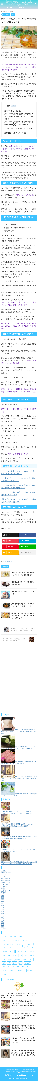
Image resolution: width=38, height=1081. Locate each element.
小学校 (14, 955)
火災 (9, 963)
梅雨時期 (17, 959)
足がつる (12, 970)
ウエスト (27, 936)
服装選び (10, 959)
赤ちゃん (5, 970)
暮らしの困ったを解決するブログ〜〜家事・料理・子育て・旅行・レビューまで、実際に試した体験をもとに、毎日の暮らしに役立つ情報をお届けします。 (19, 1071)
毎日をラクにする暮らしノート (19, 7)
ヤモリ (12, 951)
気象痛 (24, 959)
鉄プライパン (30, 970)
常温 (20, 955)
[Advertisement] (14, 681)
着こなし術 (27, 963)
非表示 (13, 106)
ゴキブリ (24, 940)
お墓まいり (13, 936)
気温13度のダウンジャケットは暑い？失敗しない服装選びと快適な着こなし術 (23, 1040)
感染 (26, 955)
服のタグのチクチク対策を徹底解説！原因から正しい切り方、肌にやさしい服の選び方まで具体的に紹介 (23, 1053)
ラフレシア (19, 951)
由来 (20, 963)
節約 (12, 561)
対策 (9, 955)
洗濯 (4, 963)
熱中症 (14, 963)
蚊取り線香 (25, 966)
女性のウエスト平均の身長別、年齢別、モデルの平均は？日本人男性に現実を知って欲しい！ (19, 731)
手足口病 (32, 955)
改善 (4, 959)
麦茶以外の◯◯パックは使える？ (17, 124)
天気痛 (32, 951)
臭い (9, 966)
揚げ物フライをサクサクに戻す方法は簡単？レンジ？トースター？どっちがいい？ (22, 615)
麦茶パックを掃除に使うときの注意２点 (18, 122)
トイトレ (5, 948)
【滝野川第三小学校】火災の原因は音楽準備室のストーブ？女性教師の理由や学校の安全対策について (23, 1028)
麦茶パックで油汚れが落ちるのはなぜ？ (18, 114)
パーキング (32, 948)
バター (25, 948)
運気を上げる (21, 970)
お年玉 (20, 936)
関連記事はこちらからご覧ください (19, 128)
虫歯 (18, 966)
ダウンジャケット (28, 944)
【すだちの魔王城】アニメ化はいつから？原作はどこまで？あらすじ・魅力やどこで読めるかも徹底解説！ (23, 1003)
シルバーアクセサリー (8, 944)
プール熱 (5, 951)
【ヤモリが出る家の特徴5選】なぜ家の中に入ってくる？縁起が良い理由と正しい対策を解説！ (19, 778)
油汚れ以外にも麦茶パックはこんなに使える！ (18, 118)
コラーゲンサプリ (14, 940)
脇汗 (4, 966)
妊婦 (4, 955)
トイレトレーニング (15, 948)
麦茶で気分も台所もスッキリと (15, 133)
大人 (26, 951)
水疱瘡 (31, 959)
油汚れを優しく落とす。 (13, 111)
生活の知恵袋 (6, 561)
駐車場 (4, 974)
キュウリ (5, 940)
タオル (18, 944)
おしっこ (5, 936)
